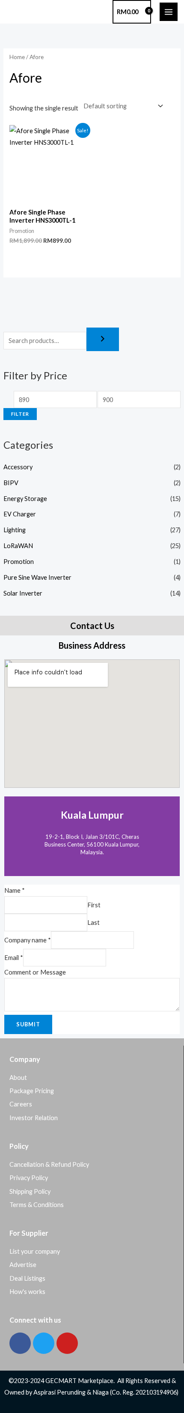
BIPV (10, 482)
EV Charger (19, 514)
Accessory (18, 467)
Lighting (14, 530)
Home (17, 57)
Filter (20, 414)
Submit (28, 1024)
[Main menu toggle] (169, 12)
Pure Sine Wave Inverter (37, 577)
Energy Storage (25, 498)
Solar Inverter (22, 593)
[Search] (102, 339)
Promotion (18, 561)
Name (14, 890)
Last (93, 922)
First (94, 905)
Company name (27, 940)
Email (13, 957)
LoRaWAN (18, 545)
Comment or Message (35, 972)
